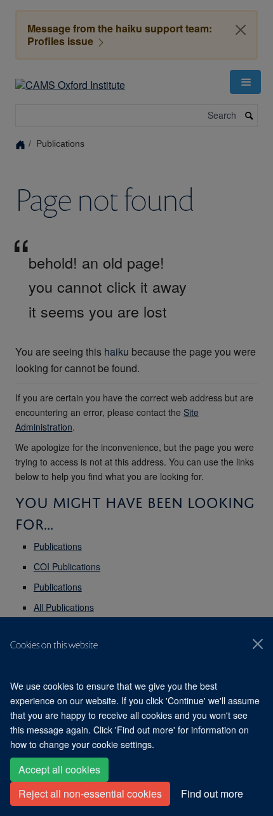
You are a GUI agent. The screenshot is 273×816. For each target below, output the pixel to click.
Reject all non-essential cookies (90, 793)
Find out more (212, 793)
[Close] (258, 644)
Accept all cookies (59, 769)
